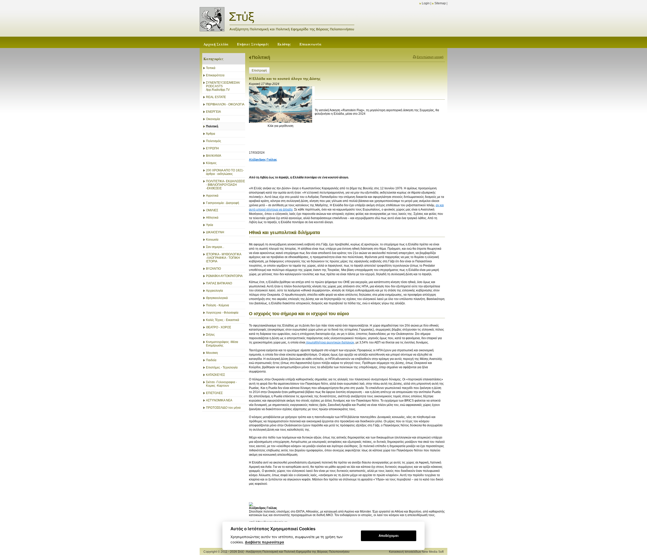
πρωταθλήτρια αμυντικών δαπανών (329, 342)
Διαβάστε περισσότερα (264, 542)
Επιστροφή (259, 70)
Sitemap (440, 3)
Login (426, 3)
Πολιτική (261, 57)
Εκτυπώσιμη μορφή (430, 57)
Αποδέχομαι (389, 536)
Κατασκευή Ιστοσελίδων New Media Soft (416, 551)
